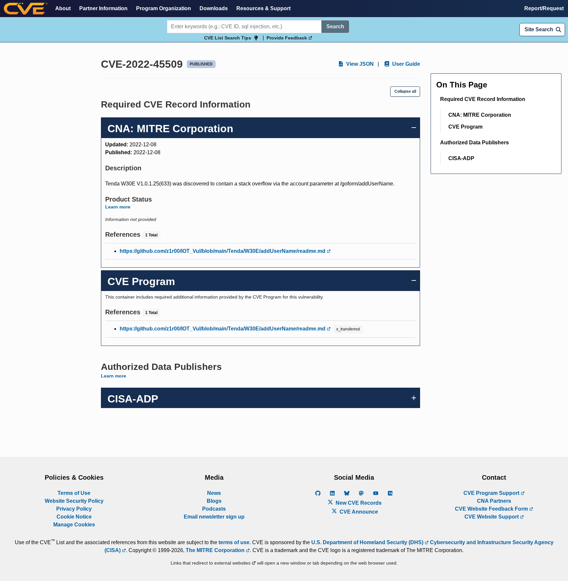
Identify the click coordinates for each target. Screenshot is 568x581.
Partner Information (103, 8)
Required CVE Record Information (482, 99)
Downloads (214, 8)
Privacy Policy (74, 509)
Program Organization (163, 8)
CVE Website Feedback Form (492, 509)
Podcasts (214, 509)
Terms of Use (74, 493)
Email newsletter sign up (214, 517)
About (63, 8)
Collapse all (405, 91)
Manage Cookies (74, 524)
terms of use (234, 542)
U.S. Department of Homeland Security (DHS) (368, 542)
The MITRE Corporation (216, 550)
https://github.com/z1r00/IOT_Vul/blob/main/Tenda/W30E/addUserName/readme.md (223, 251)
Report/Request (544, 8)
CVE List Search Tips (227, 37)
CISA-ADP (461, 158)
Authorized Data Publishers (474, 142)
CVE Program (465, 127)
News (214, 493)
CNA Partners (494, 501)
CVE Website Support (492, 517)
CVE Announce (358, 512)
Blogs (214, 501)
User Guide (405, 64)
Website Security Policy (74, 501)
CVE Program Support (492, 493)
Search (335, 26)
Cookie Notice (74, 517)
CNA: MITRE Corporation (479, 115)
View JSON (359, 64)
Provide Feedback (287, 37)
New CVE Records (358, 503)
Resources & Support (263, 8)
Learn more (117, 206)
